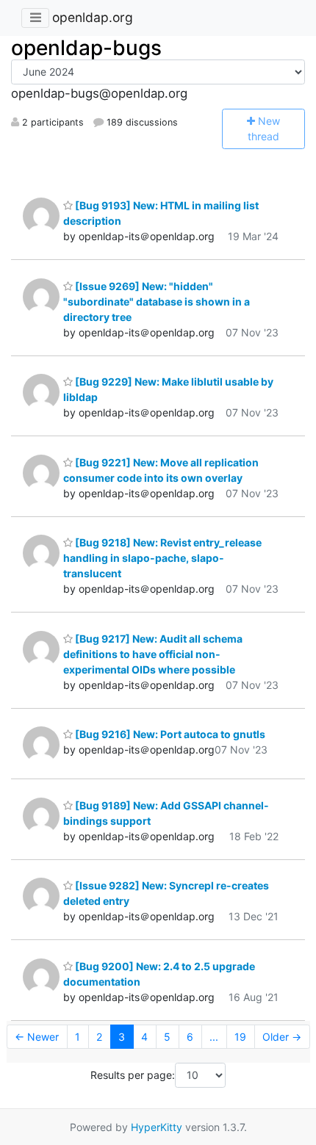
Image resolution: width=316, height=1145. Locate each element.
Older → (281, 1036)
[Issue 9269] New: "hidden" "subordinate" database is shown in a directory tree (156, 301)
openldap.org (92, 17)
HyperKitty (156, 1127)
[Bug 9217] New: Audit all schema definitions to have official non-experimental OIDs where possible (153, 654)
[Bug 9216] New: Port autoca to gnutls (169, 734)
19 (240, 1036)
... (213, 1036)
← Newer (37, 1036)
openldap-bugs (86, 47)
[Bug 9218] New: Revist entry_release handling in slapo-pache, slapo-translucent (162, 557)
